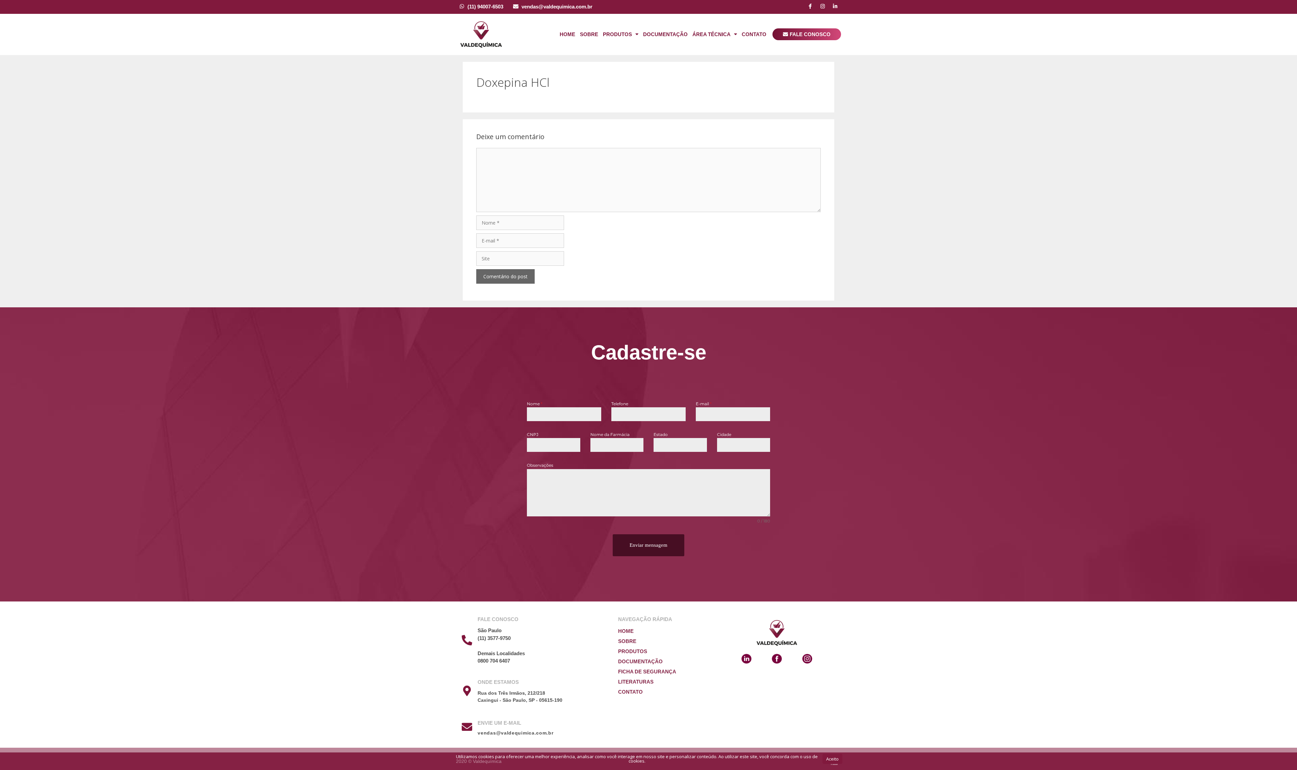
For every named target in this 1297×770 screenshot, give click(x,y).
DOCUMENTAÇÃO (640, 661)
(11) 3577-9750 (494, 638)
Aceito (832, 759)
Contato (754, 34)
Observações (540, 465)
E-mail (704, 403)
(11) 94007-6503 (485, 6)
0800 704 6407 (494, 661)
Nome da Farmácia (610, 434)
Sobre (589, 34)
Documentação (665, 34)
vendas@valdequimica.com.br (557, 6)
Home (567, 34)
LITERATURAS (636, 682)
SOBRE (627, 641)
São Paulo (490, 630)
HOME (626, 631)
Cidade (724, 434)
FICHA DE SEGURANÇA (647, 671)
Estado (661, 434)
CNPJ (532, 434)
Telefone (619, 403)
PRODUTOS (632, 651)
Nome (534, 403)
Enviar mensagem (648, 545)
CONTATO (630, 692)
